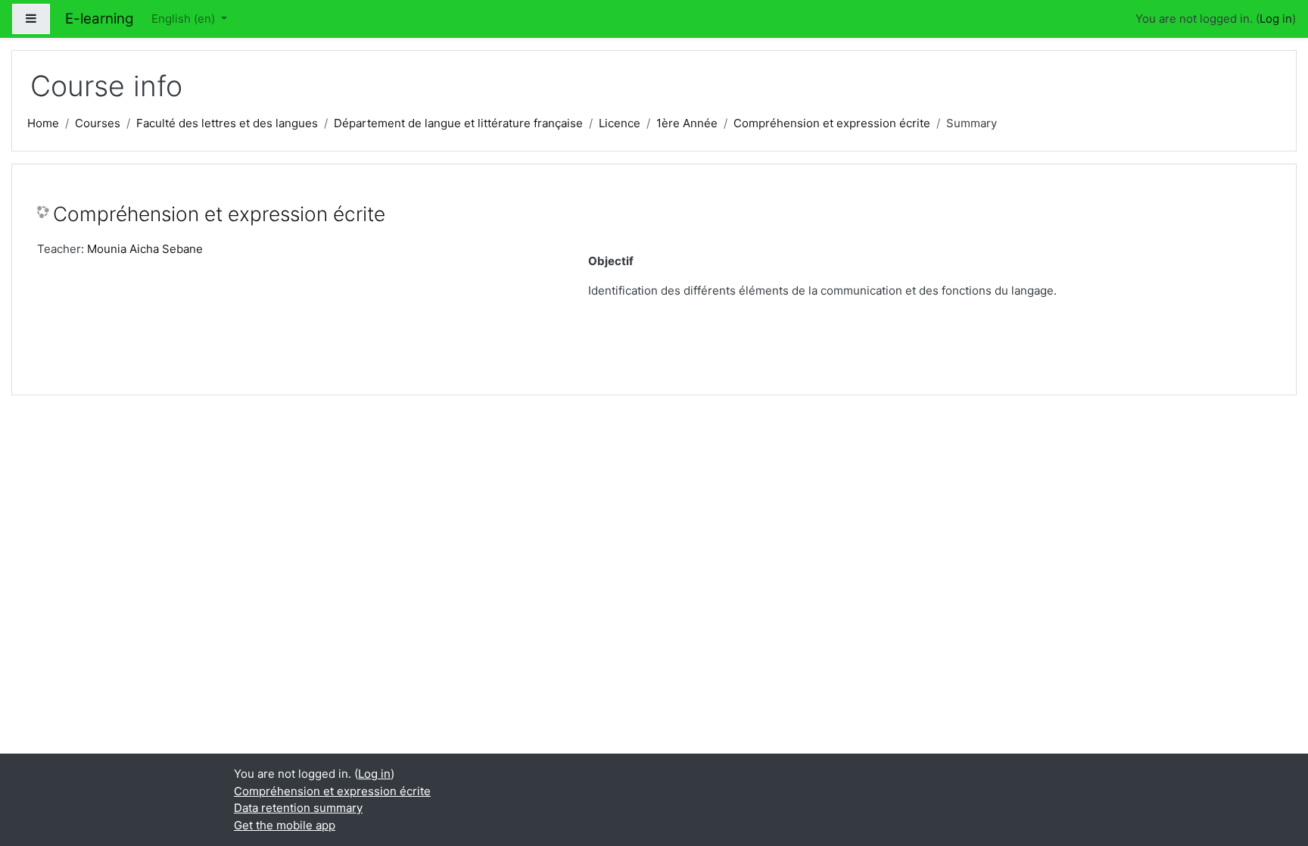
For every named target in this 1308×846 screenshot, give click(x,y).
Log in (1276, 18)
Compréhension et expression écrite (831, 123)
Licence (619, 123)
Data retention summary (298, 808)
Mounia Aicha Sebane (145, 249)
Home (43, 123)
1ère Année (687, 123)
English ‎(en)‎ (184, 18)
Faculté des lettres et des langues (227, 123)
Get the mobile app (284, 825)
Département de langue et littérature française (458, 123)
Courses (97, 123)
